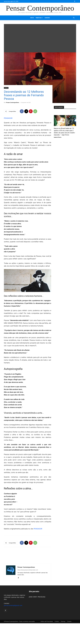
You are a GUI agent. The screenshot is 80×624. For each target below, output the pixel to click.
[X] (26, 111)
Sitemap (63, 621)
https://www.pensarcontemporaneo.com (27, 570)
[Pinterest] (31, 111)
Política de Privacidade (47, 621)
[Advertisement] (40, 37)
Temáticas (39, 17)
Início (32, 17)
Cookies (57, 621)
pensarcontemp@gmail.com (13, 605)
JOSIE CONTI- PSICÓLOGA (37, 597)
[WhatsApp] (35, 111)
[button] (73, 18)
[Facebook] (74, 1)
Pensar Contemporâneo (12, 102)
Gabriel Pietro (57, 137)
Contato (47, 17)
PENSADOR (8, 118)
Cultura (6, 88)
